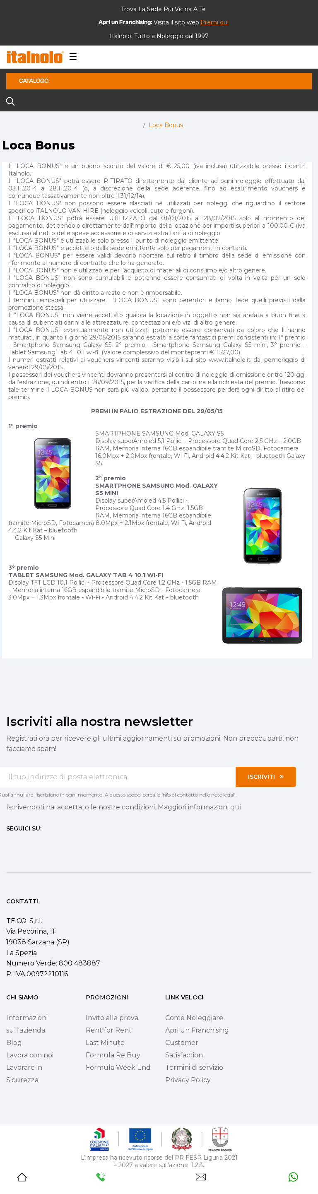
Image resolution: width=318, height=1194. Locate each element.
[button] (214, 22)
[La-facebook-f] (9, 844)
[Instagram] (24, 844)
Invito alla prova (112, 1018)
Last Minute (105, 1043)
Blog (14, 1043)
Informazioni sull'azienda (27, 1024)
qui (235, 807)
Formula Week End (118, 1067)
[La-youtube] (39, 844)
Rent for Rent (109, 1030)
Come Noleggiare (194, 1018)
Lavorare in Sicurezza (24, 1074)
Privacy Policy (188, 1080)
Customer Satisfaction (184, 1049)
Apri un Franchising (197, 1030)
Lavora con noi (29, 1055)
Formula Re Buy (113, 1055)
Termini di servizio (194, 1067)
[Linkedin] (54, 844)
